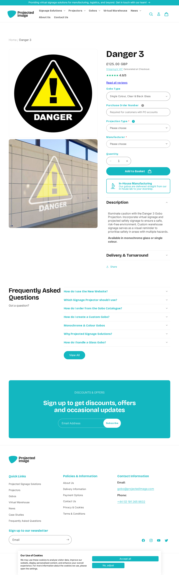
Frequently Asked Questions (25, 520)
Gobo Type (113, 88)
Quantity (112, 153)
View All (74, 355)
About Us (68, 482)
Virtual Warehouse (19, 502)
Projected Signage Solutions (25, 483)
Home (13, 40)
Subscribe (112, 423)
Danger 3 (25, 40)
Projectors (14, 490)
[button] (52, 11)
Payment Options (73, 495)
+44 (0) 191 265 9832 (131, 501)
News (12, 508)
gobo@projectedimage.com (135, 488)
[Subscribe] (67, 539)
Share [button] (113, 266)
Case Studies (16, 514)
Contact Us (69, 501)
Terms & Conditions (74, 513)
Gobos (12, 496)
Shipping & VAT (114, 69)
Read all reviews (116, 82)
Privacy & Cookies (73, 507)
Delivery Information (74, 488)
